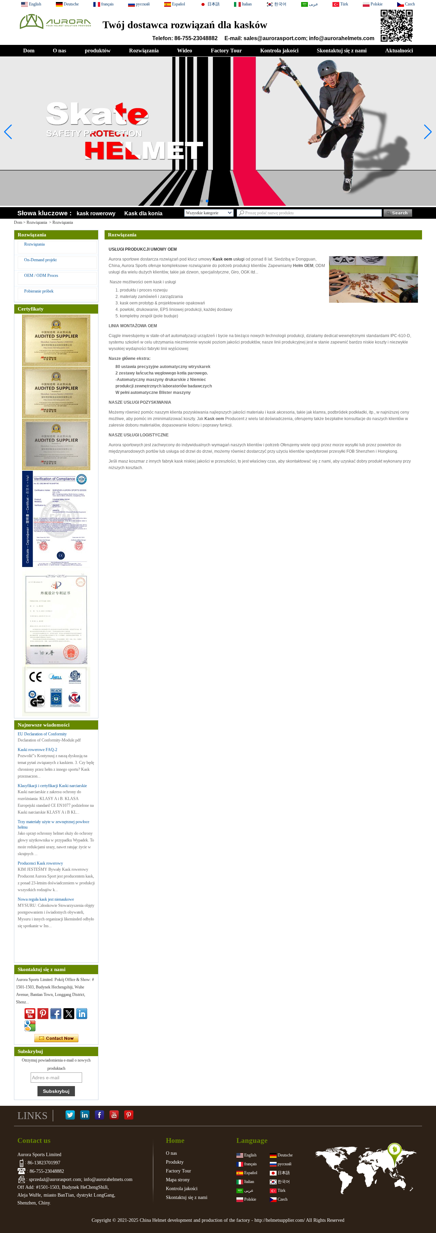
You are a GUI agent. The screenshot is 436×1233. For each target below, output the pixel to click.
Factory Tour (226, 50)
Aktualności (399, 50)
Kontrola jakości (279, 50)
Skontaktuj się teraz (56, 1038)
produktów (98, 50)
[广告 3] (218, 204)
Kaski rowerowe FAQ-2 (37, 749)
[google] (30, 1025)
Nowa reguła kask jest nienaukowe (46, 899)
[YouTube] (114, 1116)
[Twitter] (68, 1013)
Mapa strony (178, 1179)
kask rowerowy (96, 213)
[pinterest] (42, 1013)
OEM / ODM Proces (41, 275)
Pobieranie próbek (38, 291)
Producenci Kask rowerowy (40, 863)
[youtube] (30, 1013)
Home (175, 1140)
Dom (28, 50)
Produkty (175, 1162)
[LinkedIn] (84, 1116)
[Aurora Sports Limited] (55, 31)
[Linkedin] (81, 1013)
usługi (229, 259)
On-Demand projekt (40, 259)
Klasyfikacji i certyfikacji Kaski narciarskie (52, 785)
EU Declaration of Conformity (42, 734)
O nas (59, 50)
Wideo (184, 50)
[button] (201, 201)
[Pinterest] (128, 1116)
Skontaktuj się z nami (342, 50)
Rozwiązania (144, 50)
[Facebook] (99, 1116)
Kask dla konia (143, 213)
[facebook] (55, 1013)
